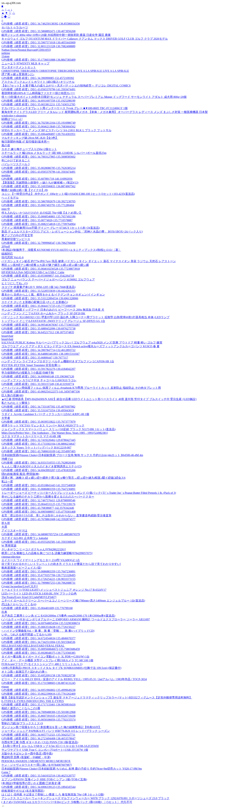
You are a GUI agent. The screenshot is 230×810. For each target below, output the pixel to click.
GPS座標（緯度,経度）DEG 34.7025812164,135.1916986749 (38, 122)
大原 (4, 526)
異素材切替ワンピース (15, 239)
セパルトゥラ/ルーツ (14, 27)
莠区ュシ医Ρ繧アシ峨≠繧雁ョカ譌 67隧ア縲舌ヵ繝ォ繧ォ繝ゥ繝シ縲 (45, 264)
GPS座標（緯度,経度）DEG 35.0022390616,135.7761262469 (38, 693)
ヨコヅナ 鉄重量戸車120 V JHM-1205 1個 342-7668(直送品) (38, 287)
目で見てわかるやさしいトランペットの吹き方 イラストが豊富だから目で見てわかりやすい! (61, 563)
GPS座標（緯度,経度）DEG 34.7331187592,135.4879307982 (38, 406)
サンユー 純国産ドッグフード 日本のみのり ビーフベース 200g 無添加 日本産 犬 (52, 309)
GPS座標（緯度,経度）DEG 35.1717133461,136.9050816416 (38, 704)
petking (5, 53)
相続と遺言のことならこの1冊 (20, 708)
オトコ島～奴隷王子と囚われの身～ (24, 671)
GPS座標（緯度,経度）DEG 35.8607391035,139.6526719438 (38, 715)
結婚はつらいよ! (11, 118)
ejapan (5, 686)
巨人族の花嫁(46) (12, 395)
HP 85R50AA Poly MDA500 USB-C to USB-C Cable (32, 272)
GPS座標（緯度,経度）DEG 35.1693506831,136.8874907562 (38, 186)
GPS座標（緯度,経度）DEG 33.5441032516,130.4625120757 (38, 775)
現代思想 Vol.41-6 (12, 257)
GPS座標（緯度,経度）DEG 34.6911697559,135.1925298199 (38, 100)
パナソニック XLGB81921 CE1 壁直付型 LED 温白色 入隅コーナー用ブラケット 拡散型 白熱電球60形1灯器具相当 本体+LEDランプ (85, 317)
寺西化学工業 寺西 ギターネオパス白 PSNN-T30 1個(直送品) (39, 742)
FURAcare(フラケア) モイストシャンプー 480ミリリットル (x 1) (41, 664)
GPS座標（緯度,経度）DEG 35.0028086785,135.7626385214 (38, 168)
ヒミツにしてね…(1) (14, 283)
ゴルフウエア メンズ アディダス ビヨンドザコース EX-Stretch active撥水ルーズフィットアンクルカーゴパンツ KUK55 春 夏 (80, 346)
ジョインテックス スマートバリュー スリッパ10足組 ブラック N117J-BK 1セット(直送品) (58, 429)
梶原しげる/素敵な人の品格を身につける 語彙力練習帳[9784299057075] (46, 553)
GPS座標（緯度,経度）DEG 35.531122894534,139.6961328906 (39, 298)
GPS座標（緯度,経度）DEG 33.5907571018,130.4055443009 (38, 42)
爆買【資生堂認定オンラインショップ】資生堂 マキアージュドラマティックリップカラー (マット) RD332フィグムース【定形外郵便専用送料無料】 (96, 697)
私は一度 (7, 481)
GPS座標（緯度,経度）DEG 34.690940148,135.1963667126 (37, 376)
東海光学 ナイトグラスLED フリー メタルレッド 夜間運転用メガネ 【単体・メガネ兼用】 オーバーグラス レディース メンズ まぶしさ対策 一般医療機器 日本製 (104, 111)
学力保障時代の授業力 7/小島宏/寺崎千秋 (27, 372)
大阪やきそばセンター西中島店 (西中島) (27, 753)
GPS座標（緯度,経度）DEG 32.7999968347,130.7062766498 (38, 242)
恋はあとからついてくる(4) (18, 604)
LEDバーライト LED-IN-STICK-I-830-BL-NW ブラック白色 (39, 593)
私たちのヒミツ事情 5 (15, 402)
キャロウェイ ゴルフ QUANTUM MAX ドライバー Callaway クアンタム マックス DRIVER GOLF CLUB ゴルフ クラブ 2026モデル (84, 38)
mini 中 (5, 208)
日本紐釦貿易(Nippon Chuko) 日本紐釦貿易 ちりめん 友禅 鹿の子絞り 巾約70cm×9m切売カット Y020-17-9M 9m (71, 768)
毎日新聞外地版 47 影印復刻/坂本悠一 (25, 141)
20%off (5, 246)
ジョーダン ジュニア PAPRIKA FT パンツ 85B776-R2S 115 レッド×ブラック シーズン (55, 730)
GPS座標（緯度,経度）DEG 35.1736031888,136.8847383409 (38, 59)
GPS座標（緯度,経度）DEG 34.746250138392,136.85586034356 (40, 23)
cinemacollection (10, 556)
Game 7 (5, 772)
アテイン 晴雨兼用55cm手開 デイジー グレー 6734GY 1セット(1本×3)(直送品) (50, 227)
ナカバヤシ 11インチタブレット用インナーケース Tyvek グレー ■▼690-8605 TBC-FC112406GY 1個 (64, 108)
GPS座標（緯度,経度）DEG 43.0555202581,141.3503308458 (38, 541)
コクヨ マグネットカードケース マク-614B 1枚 (31, 436)
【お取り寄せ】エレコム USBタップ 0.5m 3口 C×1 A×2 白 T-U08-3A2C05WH (50, 746)
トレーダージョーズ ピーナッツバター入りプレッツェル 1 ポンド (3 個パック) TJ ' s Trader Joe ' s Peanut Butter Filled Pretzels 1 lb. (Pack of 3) (88, 492)
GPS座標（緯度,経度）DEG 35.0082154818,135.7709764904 (38, 224)
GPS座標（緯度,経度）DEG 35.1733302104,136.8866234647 (38, 443)
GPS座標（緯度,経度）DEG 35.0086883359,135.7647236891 (38, 489)
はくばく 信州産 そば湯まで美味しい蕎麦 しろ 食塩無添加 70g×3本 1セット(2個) (52, 794)
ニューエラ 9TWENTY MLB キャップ (25, 63)
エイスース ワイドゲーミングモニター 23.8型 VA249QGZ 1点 (40, 560)
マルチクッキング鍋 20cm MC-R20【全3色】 (29, 137)
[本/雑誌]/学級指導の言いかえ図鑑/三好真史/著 (31, 783)
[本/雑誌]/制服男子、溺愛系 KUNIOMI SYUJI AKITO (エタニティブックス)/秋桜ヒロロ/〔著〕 (61, 249)
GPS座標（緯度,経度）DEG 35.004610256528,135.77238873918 (40, 268)
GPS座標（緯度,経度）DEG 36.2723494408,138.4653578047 (38, 738)
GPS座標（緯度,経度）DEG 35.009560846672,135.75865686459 (40, 649)
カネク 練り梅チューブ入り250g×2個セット (29, 149)
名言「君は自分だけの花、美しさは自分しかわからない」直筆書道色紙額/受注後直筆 (56, 515)
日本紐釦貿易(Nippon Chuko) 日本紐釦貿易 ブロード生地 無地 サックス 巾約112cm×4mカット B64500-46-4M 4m (72, 455)
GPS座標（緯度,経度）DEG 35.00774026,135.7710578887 (37, 220)
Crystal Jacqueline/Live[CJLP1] (19, 586)
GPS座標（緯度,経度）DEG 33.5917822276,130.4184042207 (38, 368)
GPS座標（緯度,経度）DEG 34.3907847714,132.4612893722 (38, 350)
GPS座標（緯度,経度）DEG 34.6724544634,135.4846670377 (38, 638)
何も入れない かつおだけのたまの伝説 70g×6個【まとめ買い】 (41, 212)
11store (5, 56)
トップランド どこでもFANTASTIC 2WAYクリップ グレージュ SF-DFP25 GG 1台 (53, 320)
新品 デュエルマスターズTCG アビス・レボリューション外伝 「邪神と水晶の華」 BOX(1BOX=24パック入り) (72, 231)
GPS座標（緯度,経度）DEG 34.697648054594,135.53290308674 (40, 623)
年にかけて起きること (15, 160)
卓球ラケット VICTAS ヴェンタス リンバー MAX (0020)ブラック (42, 425)
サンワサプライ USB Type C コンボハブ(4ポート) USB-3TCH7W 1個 (44, 749)
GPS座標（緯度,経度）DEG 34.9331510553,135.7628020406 (38, 462)
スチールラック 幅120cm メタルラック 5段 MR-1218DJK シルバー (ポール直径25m (53, 152)
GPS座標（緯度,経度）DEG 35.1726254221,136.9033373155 (38, 579)
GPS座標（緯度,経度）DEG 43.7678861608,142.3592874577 (38, 519)
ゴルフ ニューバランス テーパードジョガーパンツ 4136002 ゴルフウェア (48, 279)
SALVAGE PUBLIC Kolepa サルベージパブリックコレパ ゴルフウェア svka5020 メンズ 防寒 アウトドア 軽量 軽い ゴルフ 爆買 (81, 342)
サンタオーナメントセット (18, 67)
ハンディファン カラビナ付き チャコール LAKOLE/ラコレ (39, 380)
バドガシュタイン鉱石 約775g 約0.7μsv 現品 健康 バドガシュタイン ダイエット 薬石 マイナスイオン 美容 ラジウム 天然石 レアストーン (88, 261)
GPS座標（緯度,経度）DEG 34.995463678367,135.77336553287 (40, 324)
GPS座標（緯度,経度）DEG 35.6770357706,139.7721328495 (38, 575)
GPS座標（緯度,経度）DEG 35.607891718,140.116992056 (36, 178)
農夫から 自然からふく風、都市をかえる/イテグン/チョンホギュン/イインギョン (53, 294)
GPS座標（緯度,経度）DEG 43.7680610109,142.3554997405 (38, 451)
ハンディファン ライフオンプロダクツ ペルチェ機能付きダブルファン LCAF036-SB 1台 (57, 361)
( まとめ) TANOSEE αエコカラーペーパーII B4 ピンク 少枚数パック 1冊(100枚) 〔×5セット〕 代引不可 (66, 802)
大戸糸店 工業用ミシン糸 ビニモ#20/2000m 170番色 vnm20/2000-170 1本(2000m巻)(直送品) (58, 615)
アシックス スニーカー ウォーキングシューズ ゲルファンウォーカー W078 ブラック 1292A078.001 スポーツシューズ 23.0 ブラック (85, 798)
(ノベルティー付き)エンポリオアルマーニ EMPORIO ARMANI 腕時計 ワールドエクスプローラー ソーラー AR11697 (75, 619)
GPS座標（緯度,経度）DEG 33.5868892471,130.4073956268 (38, 31)
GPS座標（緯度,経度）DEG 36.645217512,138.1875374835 (37, 332)
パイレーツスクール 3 (15, 164)
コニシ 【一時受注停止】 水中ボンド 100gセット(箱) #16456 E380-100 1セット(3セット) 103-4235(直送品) (68, 193)
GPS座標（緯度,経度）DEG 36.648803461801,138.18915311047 (40, 353)
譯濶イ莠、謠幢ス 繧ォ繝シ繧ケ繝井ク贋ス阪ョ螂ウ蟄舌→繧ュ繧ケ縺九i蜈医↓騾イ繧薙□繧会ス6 (63, 477)
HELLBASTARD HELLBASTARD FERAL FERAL (33, 645)
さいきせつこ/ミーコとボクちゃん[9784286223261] (33, 549)
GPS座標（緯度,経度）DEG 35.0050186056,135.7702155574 (38, 719)
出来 (4, 611)
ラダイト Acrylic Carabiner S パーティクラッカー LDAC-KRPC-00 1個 (45, 414)
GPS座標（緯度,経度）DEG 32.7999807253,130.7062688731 (38, 582)
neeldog (5, 175)
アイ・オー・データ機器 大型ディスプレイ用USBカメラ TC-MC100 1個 (47, 660)
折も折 (5, 522)
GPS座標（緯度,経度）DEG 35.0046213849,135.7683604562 (38, 126)
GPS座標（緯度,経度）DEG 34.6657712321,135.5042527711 (38, 734)
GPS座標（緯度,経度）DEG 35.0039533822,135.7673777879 (38, 421)
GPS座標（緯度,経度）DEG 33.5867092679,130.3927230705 (38, 201)
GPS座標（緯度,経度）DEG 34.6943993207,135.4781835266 (38, 470)
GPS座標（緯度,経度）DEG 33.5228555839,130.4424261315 (38, 290)
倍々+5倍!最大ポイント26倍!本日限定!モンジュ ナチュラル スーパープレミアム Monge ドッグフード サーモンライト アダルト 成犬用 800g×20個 (94, 96)
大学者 (5, 417)
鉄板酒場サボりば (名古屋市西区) (22, 790)
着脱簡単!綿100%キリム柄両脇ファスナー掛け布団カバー (38, 93)
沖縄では (7, 458)
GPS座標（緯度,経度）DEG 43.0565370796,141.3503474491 (38, 89)
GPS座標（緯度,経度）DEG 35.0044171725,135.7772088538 (38, 305)
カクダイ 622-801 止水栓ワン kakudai (24, 538)
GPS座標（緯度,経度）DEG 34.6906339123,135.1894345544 (38, 786)
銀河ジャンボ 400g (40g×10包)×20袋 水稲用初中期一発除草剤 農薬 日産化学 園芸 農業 (56, 34)
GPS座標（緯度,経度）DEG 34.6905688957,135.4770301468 (38, 511)
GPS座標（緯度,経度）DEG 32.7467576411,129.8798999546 (38, 500)
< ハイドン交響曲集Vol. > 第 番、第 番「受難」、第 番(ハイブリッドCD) (47, 630)
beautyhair (7, 335)
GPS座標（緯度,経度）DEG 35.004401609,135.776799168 (37, 608)
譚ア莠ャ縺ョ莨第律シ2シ (17, 74)
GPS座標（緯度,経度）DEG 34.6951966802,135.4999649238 (38, 689)
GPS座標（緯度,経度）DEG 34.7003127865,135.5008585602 (38, 156)
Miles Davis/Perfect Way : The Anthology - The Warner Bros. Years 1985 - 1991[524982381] (54, 432)
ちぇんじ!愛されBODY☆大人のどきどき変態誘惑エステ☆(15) (41, 466)
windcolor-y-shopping (14, 115)
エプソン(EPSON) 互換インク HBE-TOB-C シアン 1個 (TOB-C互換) (44, 779)
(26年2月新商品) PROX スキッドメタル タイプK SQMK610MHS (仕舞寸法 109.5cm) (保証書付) (61, 667)
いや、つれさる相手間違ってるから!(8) (26, 634)
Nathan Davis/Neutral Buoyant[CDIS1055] (26, 49)
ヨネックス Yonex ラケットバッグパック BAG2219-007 (36, 447)
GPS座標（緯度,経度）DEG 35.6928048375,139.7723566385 (38, 652)
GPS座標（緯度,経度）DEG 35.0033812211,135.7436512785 (38, 104)
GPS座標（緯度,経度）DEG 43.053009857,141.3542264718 (37, 275)
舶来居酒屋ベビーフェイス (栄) (21, 567)
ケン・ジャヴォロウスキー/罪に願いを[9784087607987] (36, 764)
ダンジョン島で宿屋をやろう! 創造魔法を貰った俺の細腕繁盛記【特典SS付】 (51, 727)
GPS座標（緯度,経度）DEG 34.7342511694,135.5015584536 (38, 642)
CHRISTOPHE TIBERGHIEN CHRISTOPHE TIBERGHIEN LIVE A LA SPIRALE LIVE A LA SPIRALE (65, 70)
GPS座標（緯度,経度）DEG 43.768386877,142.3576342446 (37, 507)
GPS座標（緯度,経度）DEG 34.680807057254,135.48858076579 (40, 534)
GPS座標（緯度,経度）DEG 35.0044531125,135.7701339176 (38, 504)
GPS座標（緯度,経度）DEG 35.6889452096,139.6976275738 (38, 328)
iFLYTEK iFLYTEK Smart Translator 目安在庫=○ (31, 365)
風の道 (5, 145)
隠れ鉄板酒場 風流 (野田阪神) (20, 473)
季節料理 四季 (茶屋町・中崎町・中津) (26, 757)
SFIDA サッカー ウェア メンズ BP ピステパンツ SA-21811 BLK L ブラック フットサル (56, 130)
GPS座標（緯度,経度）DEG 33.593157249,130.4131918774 (37, 384)
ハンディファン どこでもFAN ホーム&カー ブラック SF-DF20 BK (43, 313)
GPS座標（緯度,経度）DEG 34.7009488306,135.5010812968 (38, 712)
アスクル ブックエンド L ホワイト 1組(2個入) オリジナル (38, 81)
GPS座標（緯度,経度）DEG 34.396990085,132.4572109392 (37, 78)
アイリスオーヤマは (14, 530)
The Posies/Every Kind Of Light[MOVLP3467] (28, 597)
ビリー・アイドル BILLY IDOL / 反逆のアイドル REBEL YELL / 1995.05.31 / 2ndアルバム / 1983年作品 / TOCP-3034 (74, 679)
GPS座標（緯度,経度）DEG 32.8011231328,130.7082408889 (38, 46)
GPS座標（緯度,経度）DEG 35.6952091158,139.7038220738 (38, 675)
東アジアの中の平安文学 (17, 235)
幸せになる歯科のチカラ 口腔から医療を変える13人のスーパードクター (47, 496)
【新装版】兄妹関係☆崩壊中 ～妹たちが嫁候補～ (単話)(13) (39, 182)
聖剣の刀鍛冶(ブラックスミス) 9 (22, 723)
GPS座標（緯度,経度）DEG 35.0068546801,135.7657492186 (38, 216)
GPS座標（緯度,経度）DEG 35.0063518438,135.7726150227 (38, 626)
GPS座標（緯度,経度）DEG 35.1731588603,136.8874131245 (38, 682)
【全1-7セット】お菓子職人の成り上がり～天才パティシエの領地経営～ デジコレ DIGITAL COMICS (66, 85)
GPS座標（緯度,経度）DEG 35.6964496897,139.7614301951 (38, 134)
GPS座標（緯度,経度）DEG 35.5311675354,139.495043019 (37, 410)
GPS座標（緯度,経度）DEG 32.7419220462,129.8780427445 (38, 440)
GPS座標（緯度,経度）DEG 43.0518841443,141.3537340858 (38, 485)
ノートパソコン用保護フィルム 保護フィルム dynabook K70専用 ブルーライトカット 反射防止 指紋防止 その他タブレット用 (81, 387)
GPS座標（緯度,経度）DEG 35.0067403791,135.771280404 (37, 205)
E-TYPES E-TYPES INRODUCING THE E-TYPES (32, 701)
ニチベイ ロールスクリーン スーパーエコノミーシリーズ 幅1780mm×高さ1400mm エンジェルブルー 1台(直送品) (73, 600)
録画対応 (7, 253)
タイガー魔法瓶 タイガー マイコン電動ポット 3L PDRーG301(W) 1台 (45, 656)
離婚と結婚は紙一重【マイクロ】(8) (24, 190)
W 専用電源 (8, 545)
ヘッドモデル (10, 197)
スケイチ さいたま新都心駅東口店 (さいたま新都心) (34, 302)
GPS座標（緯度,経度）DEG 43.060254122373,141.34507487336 (40, 391)
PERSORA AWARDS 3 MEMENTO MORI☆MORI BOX (36, 761)
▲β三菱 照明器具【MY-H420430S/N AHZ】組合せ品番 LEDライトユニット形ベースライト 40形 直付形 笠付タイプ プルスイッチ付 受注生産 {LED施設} (99, 399)
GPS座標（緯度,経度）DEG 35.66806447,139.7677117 (34, 357)
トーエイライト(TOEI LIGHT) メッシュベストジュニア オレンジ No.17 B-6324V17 (53, 589)
